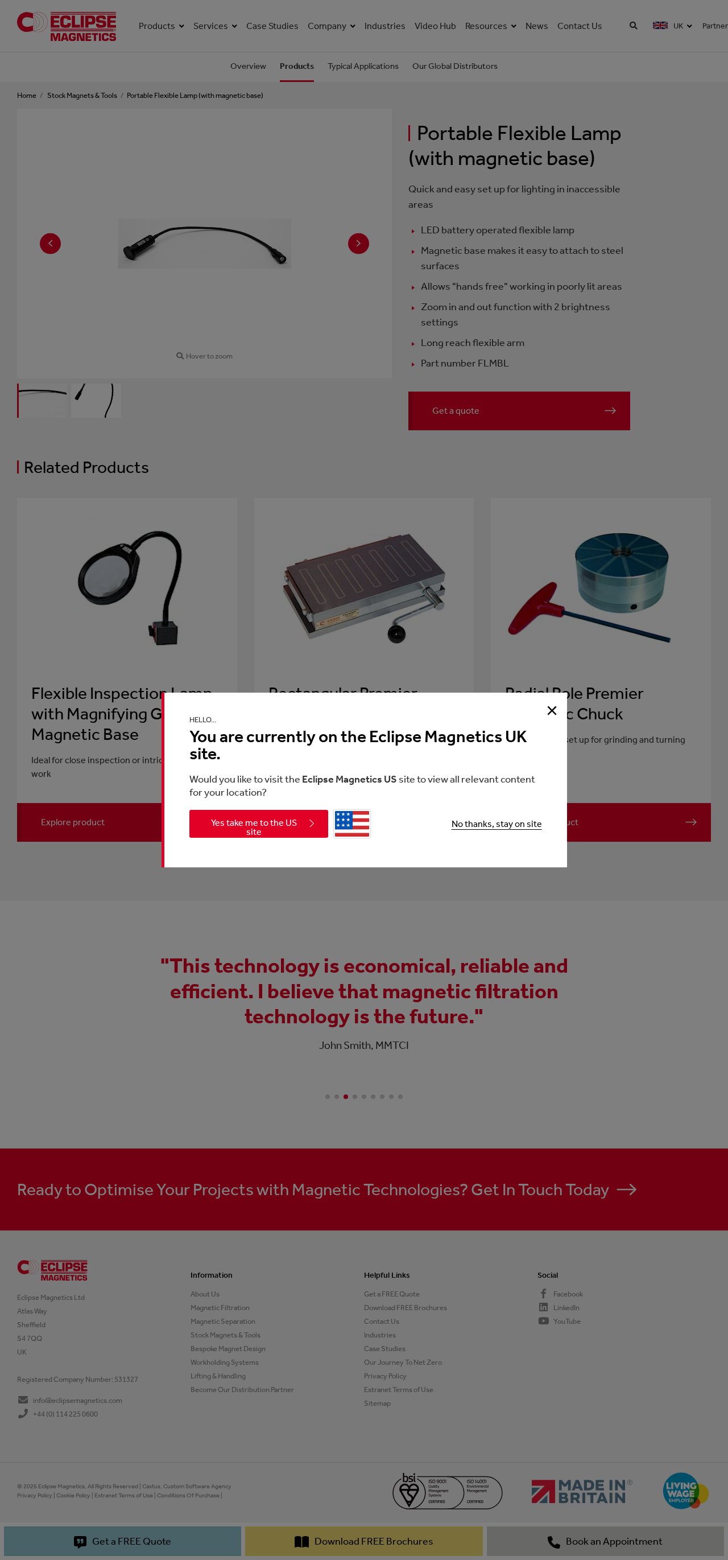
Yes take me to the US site (254, 827)
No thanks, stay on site (497, 823)
